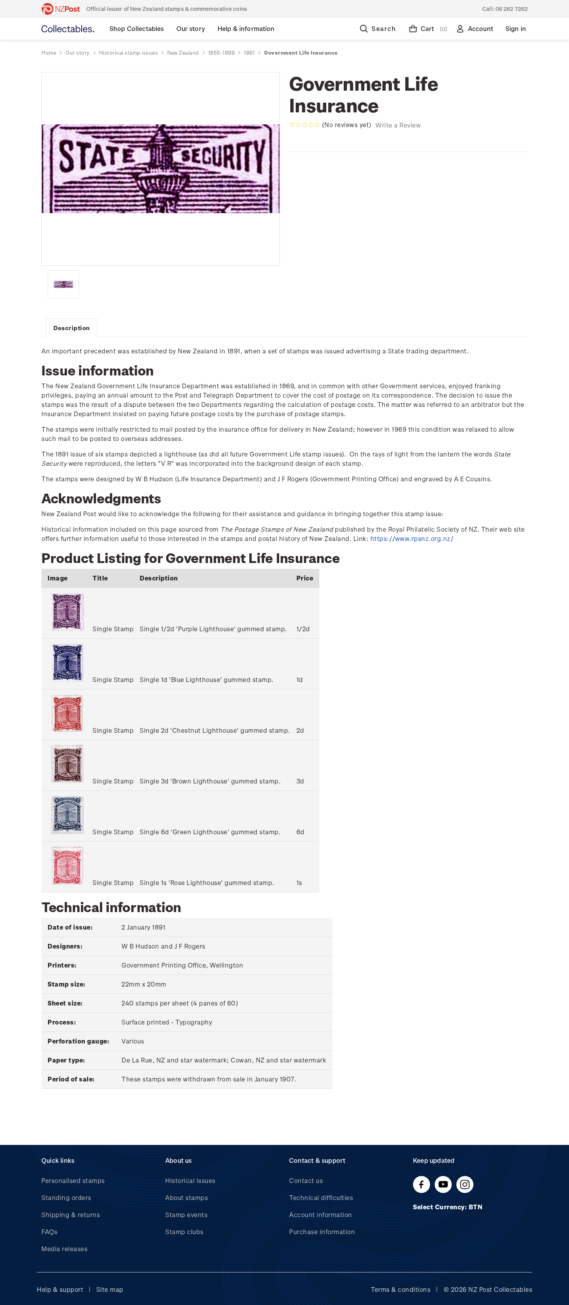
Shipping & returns (70, 1214)
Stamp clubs (184, 1231)
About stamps (186, 1197)
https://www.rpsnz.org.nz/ (412, 538)
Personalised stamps (73, 1180)
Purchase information (322, 1231)
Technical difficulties (321, 1197)
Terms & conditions (400, 1289)
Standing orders (66, 1197)
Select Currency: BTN (448, 1206)
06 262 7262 (511, 8)
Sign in (516, 28)
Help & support (60, 1289)
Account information (320, 1214)
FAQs (49, 1231)
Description (71, 327)
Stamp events (186, 1214)
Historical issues (190, 1180)
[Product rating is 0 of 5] (304, 125)
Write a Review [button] (398, 125)
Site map (109, 1289)
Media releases (64, 1248)
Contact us (306, 1180)
